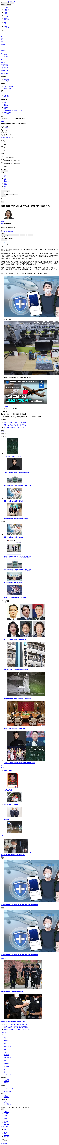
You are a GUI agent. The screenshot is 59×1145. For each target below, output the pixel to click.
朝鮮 (2, 47)
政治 (2, 36)
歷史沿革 (6, 109)
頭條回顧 (3, 62)
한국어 (5, 1115)
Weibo (5, 22)
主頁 (2, 1032)
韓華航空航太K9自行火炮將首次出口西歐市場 (16, 1029)
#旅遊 (2, 120)
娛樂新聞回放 (4, 68)
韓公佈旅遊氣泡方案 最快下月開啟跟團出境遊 (16, 422)
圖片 (2, 53)
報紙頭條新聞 (4, 70)
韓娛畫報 (6, 56)
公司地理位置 (7, 112)
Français (6, 1122)
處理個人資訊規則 (5, 1126)
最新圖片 (6, 55)
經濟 (2, 39)
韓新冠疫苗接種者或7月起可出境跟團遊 (14, 424)
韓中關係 (3, 50)
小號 (7, 243)
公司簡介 (6, 104)
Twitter (5, 26)
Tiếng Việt (6, 1124)
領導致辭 (6, 107)
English (5, 1116)
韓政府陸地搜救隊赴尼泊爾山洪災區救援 (12, 991)
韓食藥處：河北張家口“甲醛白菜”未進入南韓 (16, 1024)
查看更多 (5, 127)
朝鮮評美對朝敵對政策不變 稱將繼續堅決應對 (16, 1026)
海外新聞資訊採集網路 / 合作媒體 (13, 110)
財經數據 (6, 81)
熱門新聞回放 (4, 65)
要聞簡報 (6, 1082)
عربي (5, 1119)
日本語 (5, 1118)
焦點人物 (6, 79)
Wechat (5, 23)
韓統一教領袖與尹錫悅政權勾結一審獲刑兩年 (13, 855)
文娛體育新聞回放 (9, 1075)
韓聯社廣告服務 (8, 88)
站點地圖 (6, 97)
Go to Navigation (12, 1)
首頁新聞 (3, 958)
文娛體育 (3, 44)
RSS (5, 93)
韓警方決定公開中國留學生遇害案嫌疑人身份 (13, 1021)
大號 (7, 246)
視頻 (2, 59)
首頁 (5, 102)
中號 (7, 244)
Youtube (6, 406)
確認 (2, 201)
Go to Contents (4, 1)
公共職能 (6, 105)
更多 (2, 765)
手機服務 (6, 95)
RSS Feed (6, 27)
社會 (2, 42)
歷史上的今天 (4, 73)
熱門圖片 (3, 767)
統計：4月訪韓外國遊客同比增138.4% (14, 427)
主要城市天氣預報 (9, 86)
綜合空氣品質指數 (5, 137)
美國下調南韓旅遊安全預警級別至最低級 (15, 425)
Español (6, 1121)
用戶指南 (6, 114)
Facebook (6, 25)
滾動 (2, 33)
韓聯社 (2, 121)
